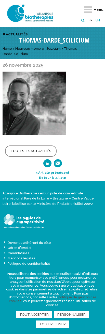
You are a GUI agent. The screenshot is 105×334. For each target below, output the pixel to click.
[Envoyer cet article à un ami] (58, 165)
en (98, 20)
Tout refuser (52, 324)
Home (7, 48)
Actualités (17, 34)
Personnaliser (71, 314)
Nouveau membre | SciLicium (38, 48)
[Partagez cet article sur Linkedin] (47, 165)
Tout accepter (34, 314)
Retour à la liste (52, 178)
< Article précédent (52, 173)
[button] (82, 20)
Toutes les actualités (31, 151)
